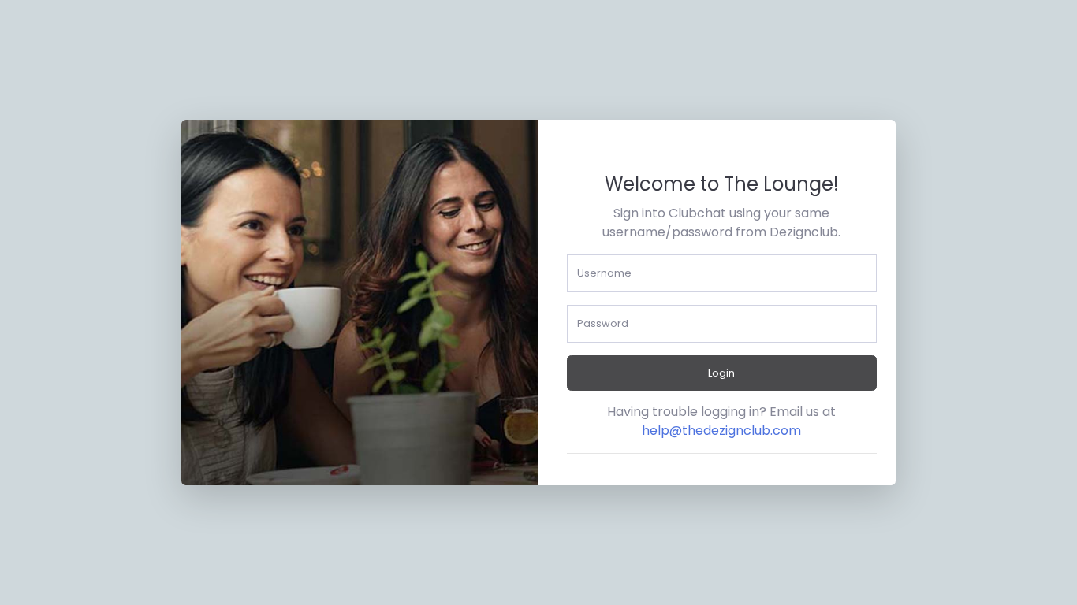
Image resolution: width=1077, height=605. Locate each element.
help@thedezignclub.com (721, 430)
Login (721, 373)
